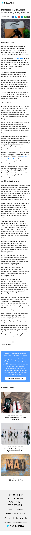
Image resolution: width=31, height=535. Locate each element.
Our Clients (19, 510)
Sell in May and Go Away (16, 480)
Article (16, 513)
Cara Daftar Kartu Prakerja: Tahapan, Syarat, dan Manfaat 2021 (15, 450)
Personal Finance (18, 415)
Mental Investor (7, 342)
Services (11, 510)
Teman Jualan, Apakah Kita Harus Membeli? (15, 418)
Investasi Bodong (19, 342)
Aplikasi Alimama (6, 344)
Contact (22, 513)
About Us (9, 513)
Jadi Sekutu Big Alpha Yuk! (15, 378)
